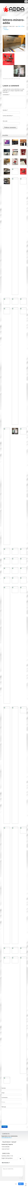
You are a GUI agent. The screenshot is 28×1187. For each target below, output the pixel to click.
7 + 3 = (3, 1102)
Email (3, 1093)
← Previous (5, 29)
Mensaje (4, 1107)
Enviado (5, 1126)
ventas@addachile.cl (7, 1137)
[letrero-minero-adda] (14, 43)
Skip (16, 1183)
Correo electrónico (8, 115)
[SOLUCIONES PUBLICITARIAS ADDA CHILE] (14, 8)
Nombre (5, 110)
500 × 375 (20, 26)
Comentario (6, 94)
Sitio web (5, 121)
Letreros (5, 28)
